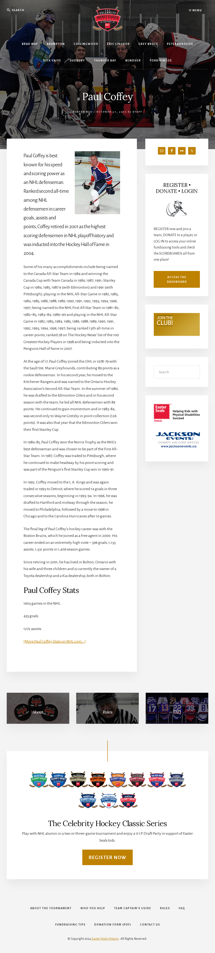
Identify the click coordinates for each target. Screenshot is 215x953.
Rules (107, 712)
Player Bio (83, 112)
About (38, 712)
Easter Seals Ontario (105, 938)
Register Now (107, 857)
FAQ (177, 712)
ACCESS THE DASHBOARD (177, 280)
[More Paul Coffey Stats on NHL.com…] (55, 641)
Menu (197, 10)
